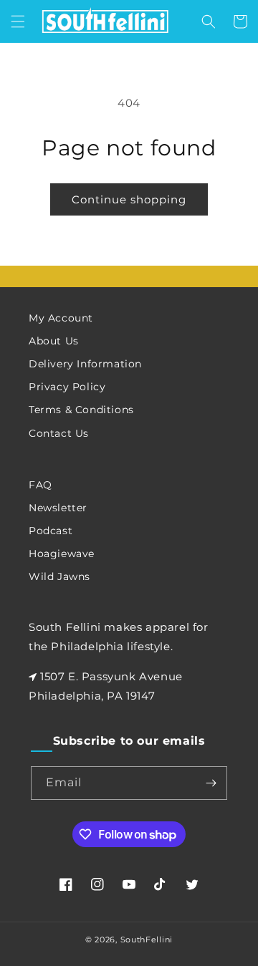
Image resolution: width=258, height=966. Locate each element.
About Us (54, 340)
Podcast (50, 530)
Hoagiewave (62, 553)
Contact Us (59, 433)
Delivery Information (85, 363)
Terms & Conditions (81, 409)
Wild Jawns (59, 576)
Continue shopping (129, 199)
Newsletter (58, 507)
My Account (61, 317)
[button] (18, 21)
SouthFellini (146, 939)
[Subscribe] (210, 783)
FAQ (40, 484)
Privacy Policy (67, 386)
